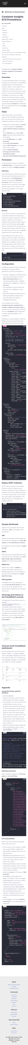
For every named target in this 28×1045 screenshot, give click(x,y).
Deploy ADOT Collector (7, 39)
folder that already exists (10, 279)
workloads (11, 311)
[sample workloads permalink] (1, 524)
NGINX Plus (5, 48)
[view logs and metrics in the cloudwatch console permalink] (1, 595)
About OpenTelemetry (14, 988)
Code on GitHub (14, 1014)
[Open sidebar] (3, 12)
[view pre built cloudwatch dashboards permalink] (1, 646)
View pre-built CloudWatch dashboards (14, 156)
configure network (19, 167)
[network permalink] (1, 210)
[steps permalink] (1, 112)
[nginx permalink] (1, 551)
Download (14, 1016)
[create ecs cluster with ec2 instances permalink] (1, 691)
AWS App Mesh (6, 50)
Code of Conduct (14, 1000)
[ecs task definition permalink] (1, 838)
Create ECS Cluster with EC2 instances (11, 59)
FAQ (14, 1004)
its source (6, 285)
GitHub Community (14, 1024)
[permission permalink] (1, 160)
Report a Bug (14, 1030)
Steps (3, 28)
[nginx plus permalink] (1, 564)
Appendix (4, 56)
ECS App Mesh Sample (13, 584)
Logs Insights (6, 619)
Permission (4, 30)
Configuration (11, 139)
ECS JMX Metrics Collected (17, 542)
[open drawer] (25, 3)
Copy (24, 193)
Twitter (14, 1022)
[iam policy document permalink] (1, 771)
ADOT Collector (12, 145)
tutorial (23, 124)
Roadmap (14, 986)
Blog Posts (14, 1002)
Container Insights (16, 69)
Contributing (14, 996)
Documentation (14, 1012)
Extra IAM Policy (12, 776)
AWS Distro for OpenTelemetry (14, 984)
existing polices (17, 178)
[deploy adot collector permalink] (1, 483)
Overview (4, 26)
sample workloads (12, 149)
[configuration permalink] (1, 264)
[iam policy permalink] (1, 171)
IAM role (9, 133)
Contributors (14, 998)
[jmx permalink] (1, 535)
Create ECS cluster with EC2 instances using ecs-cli (14, 129)
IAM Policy (4, 32)
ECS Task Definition (13, 143)
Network (4, 34)
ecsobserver (14, 103)
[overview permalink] (1, 77)
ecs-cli (23, 230)
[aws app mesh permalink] (1, 579)
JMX (10, 529)
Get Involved (14, 994)
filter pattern (19, 617)
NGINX (17, 567)
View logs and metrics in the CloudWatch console (14, 52)
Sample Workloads (6, 41)
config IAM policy (7, 165)
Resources (14, 1006)
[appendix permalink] (1, 688)
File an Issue (14, 1032)
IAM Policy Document (7, 61)
